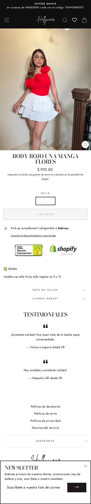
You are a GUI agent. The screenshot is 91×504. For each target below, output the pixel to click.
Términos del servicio (45, 428)
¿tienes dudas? (45, 298)
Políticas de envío (45, 413)
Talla (45, 193)
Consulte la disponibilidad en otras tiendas (33, 235)
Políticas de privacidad (45, 421)
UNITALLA (45, 201)
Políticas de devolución (46, 406)
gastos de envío (41, 174)
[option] (45, 6)
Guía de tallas (45, 289)
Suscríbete (45, 441)
